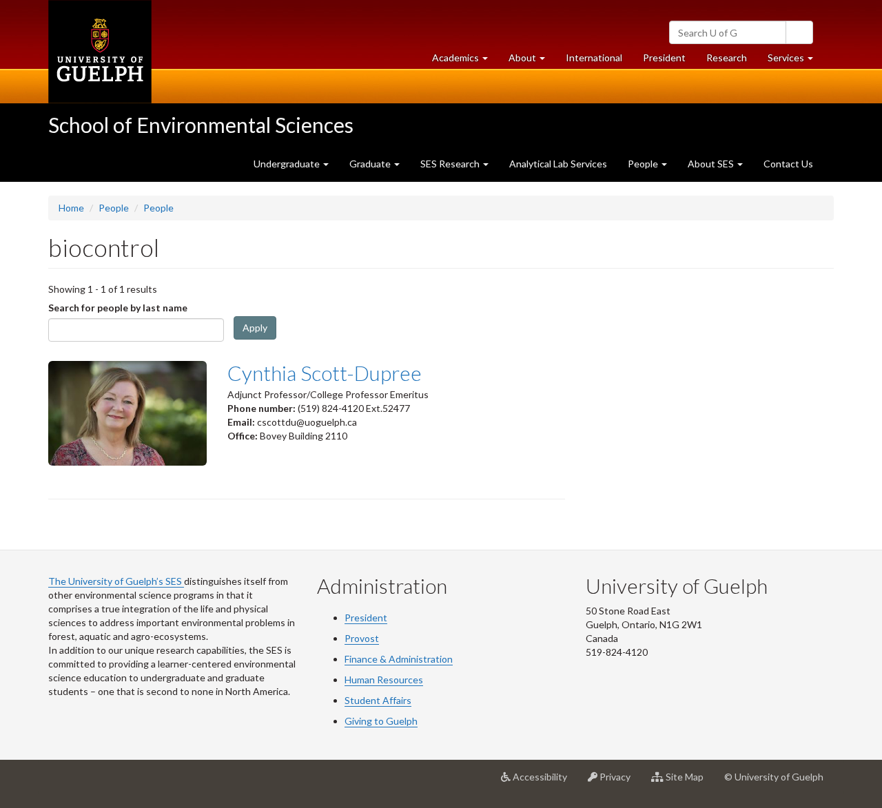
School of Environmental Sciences (200, 124)
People (114, 208)
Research (731, 61)
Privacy (619, 782)
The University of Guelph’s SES (116, 581)
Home (71, 208)
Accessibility (544, 782)
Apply (255, 327)
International (594, 57)
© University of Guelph (773, 777)
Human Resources (384, 679)
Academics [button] (465, 61)
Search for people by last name (117, 307)
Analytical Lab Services (558, 163)
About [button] (532, 61)
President (664, 57)
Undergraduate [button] (288, 163)
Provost (362, 638)
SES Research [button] (451, 163)
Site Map (689, 782)
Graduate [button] (371, 163)
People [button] (644, 163)
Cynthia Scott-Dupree (324, 372)
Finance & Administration (399, 659)
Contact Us (788, 163)
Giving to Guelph (381, 721)
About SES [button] (712, 163)
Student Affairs (378, 700)
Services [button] (795, 61)
